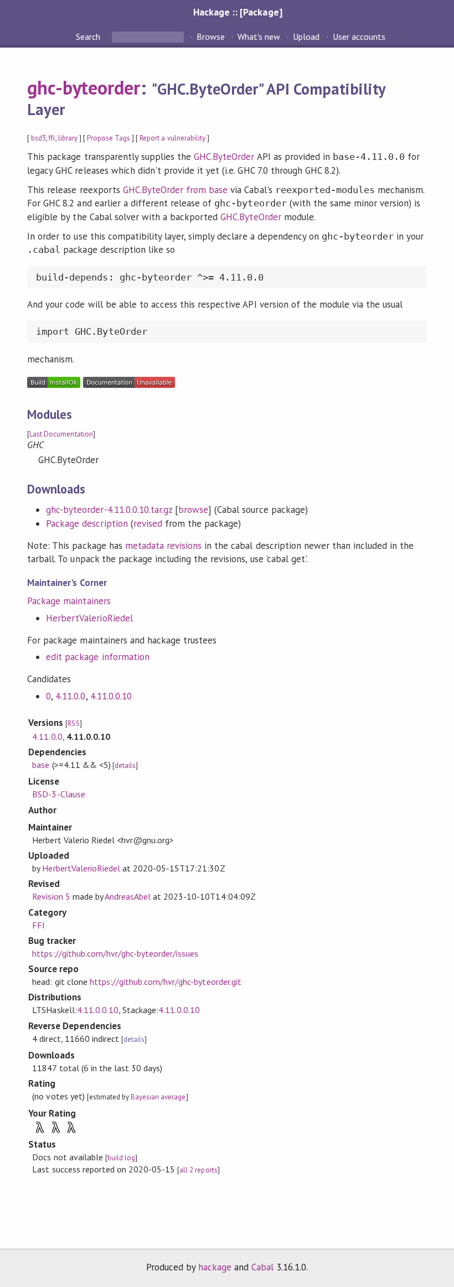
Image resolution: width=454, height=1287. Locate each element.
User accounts (359, 36)
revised (147, 523)
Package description (86, 523)
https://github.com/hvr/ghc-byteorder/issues (115, 953)
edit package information (97, 657)
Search (89, 36)
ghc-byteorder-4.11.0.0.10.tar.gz (109, 510)
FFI (38, 925)
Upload (306, 36)
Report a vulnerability (172, 138)
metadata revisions (163, 545)
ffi (52, 138)
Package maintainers (68, 601)
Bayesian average (158, 1097)
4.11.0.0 (70, 696)
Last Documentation (60, 434)
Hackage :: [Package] (237, 12)
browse (193, 510)
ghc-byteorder (83, 87)
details (125, 765)
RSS (73, 723)
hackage (214, 1267)
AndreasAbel (128, 896)
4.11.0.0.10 (111, 696)
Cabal (262, 1267)
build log (121, 1158)
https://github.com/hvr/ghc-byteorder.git (165, 981)
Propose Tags (108, 138)
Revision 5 (51, 896)
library (68, 138)
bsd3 (38, 138)
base (40, 764)
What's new (259, 36)
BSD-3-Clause (58, 794)
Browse (211, 36)
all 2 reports (198, 1170)
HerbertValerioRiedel (89, 618)
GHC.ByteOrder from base (175, 190)
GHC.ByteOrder (224, 157)
